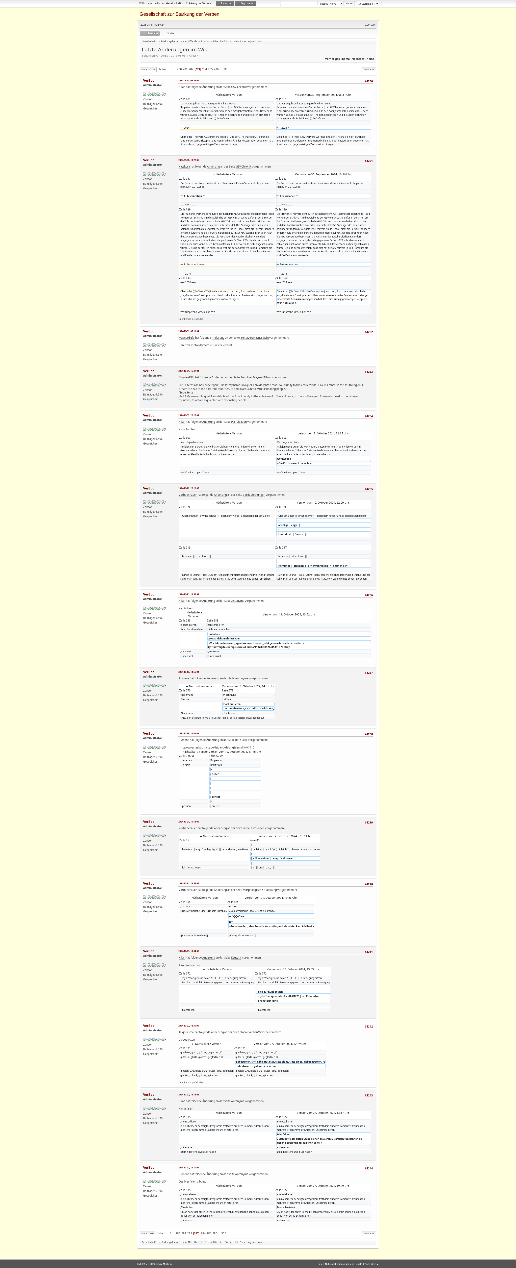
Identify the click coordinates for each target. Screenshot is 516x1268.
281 (185, 69)
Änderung (208, 87)
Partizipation (239, 422)
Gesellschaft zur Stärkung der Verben (179, 14)
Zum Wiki (370, 24)
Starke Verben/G (250, 1032)
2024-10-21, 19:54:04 (188, 883)
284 (204, 69)
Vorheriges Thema (337, 59)
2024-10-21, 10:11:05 (188, 821)
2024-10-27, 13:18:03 (188, 1094)
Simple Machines (164, 1264)
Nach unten (148, 69)
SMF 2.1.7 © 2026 (146, 1264)
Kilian (182, 87)
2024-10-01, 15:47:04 (188, 370)
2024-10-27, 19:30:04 (188, 1167)
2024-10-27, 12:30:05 (188, 1025)
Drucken (369, 69)
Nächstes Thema (363, 59)
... (175, 69)
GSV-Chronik (239, 87)
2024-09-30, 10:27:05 (188, 159)
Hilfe (320, 1263)
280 (179, 69)
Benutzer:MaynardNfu (254, 337)
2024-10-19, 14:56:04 (188, 671)
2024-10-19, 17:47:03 (188, 733)
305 (225, 69)
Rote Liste (241, 740)
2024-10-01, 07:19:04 (188, 331)
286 (216, 69)
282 (191, 69)
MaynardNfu (187, 337)
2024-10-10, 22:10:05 (188, 488)
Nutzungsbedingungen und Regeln (343, 1263)
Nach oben (147, 1233)
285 (210, 69)
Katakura (184, 166)
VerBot (148, 80)
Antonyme (237, 601)
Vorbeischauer (188, 495)
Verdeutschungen (254, 495)
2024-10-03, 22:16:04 (188, 415)
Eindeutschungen (253, 828)
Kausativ (236, 957)
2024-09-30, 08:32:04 (188, 80)
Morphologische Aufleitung (260, 890)
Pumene (184, 678)
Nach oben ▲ (372, 1263)
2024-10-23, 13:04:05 (188, 951)
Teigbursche (186, 1032)
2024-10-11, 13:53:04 (188, 594)
